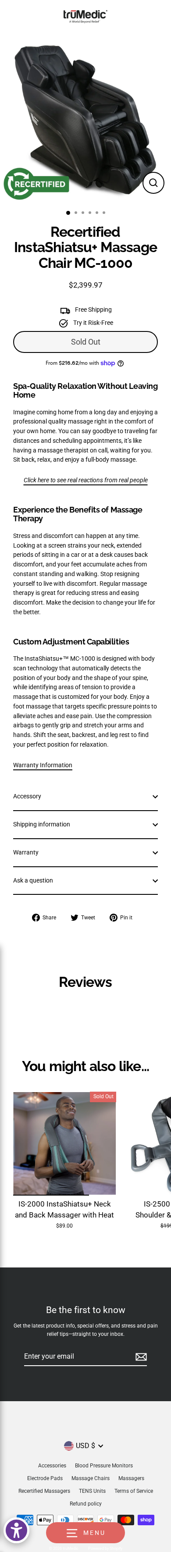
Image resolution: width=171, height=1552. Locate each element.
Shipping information (41, 824)
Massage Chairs (90, 1478)
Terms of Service (133, 1491)
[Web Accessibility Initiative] (16, 1530)
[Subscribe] (140, 1357)
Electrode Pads (45, 1478)
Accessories (52, 1466)
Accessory (27, 796)
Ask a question (33, 880)
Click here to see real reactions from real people (86, 480)
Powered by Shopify (105, 1548)
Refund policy (86, 1504)
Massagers (131, 1478)
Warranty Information (42, 765)
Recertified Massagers (44, 1491)
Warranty (26, 852)
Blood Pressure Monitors (104, 1466)
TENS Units (92, 1491)
